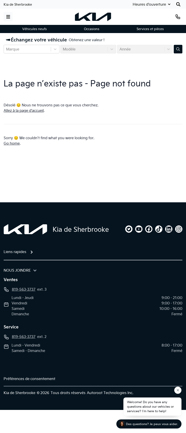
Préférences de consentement (29, 378)
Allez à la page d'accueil (24, 110)
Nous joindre (17, 270)
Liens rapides (15, 251)
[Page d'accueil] (25, 229)
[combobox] (6, 49)
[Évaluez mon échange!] (178, 49)
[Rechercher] (178, 4)
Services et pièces (150, 29)
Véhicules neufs (34, 29)
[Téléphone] (177, 16)
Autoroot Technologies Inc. (110, 392)
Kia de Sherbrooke (18, 4)
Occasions (91, 29)
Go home (12, 143)
